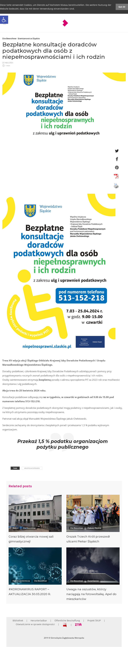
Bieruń (16, 528)
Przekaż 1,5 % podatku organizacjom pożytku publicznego (62, 444)
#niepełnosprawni (32, 468)
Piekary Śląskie (94, 528)
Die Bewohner (9, 38)
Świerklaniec (93, 581)
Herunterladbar (39, 620)
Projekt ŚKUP (94, 620)
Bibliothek (18, 620)
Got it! (121, 6)
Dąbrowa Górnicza (21, 581)
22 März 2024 (7, 63)
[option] (35, 519)
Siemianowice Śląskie (29, 38)
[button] (4, 20)
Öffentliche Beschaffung (67, 620)
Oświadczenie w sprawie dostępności (35, 624)
